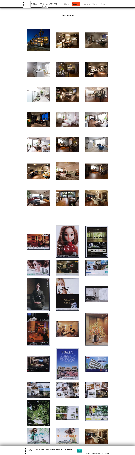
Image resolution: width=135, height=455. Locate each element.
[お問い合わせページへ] (79, 451)
